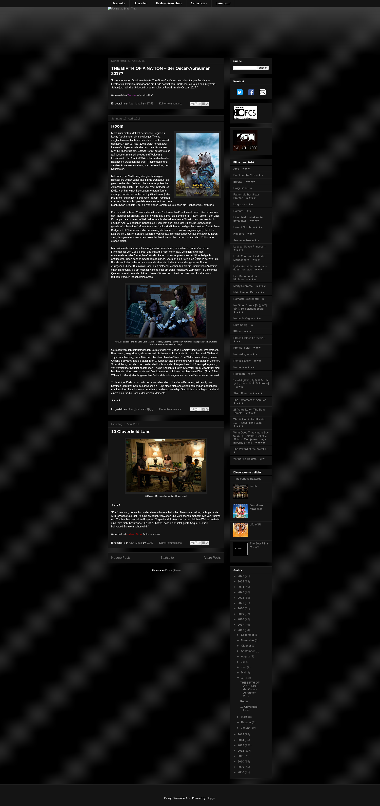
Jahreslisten (199, 3)
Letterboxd (223, 3)
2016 (241, 630)
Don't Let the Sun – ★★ (248, 175)
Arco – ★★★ (241, 168)
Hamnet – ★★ (242, 210)
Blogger (210, 798)
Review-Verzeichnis (169, 3)
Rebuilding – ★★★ (245, 354)
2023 (241, 592)
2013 (241, 745)
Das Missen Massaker (257, 507)
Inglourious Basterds (248, 478)
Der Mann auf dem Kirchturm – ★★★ (245, 277)
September (248, 650)
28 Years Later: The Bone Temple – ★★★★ (249, 411)
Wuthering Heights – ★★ (249, 458)
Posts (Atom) (172, 570)
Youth (253, 486)
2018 (241, 619)
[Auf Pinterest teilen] (207, 104)
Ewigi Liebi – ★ (242, 188)
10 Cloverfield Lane (130, 431)
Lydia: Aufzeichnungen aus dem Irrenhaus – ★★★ (250, 268)
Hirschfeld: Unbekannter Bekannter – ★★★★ (248, 219)
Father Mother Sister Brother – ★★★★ (246, 196)
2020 (241, 608)
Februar (246, 722)
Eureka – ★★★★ (244, 181)
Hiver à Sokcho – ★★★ (248, 227)
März (244, 716)
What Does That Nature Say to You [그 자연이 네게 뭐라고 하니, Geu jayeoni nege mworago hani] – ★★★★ (251, 437)
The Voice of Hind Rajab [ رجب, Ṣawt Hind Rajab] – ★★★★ (249, 423)
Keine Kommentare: (171, 103)
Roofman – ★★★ (244, 373)
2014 (241, 740)
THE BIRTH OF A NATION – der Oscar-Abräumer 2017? (250, 689)
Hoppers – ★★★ (244, 233)
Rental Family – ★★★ (247, 360)
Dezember (248, 634)
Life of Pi (255, 524)
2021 (241, 603)
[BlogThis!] (196, 104)
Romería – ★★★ (244, 367)
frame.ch (132, 95)
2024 (241, 586)
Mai (243, 672)
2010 (241, 761)
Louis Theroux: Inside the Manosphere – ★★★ (249, 258)
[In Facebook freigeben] (203, 104)
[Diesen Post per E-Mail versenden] (192, 104)
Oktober (246, 645)
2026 (241, 576)
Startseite (118, 3)
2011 (241, 756)
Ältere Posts (212, 557)
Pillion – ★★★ (242, 331)
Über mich (140, 3)
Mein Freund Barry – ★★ (249, 292)
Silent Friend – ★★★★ (248, 393)
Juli (243, 661)
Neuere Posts (120, 557)
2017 (241, 624)
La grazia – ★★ (243, 204)
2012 (241, 750)
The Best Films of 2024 (259, 545)
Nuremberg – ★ (243, 324)
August (246, 656)
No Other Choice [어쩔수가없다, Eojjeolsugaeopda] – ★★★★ (250, 309)
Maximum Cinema (134, 534)
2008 (241, 772)
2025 (241, 581)
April (244, 678)
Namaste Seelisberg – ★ (248, 298)
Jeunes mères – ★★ (246, 240)
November (248, 640)
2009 (241, 766)
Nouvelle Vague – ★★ (247, 318)
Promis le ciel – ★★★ (247, 347)
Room (117, 126)
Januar (246, 727)
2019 (241, 613)
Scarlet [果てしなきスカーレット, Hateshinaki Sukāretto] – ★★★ (251, 383)
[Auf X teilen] (200, 104)
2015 (241, 734)
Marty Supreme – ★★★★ (249, 285)
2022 (241, 597)
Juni (244, 667)
